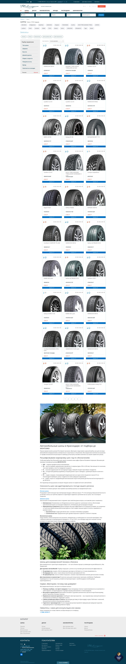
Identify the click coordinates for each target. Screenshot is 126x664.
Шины (86, 626)
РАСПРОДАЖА (88, 623)
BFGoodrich (78, 28)
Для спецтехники (58, 36)
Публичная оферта (24, 661)
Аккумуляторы (88, 630)
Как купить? (45, 645)
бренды (55, 10)
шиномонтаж (77, 10)
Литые (43, 626)
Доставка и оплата (87, 1)
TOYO (49, 28)
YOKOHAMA (65, 25)
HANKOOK (49, 25)
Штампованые (46, 628)
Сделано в (63, 662)
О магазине (76, 1)
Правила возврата (46, 650)
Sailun (62, 28)
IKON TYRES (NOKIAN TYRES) (85, 25)
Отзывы (58, 647)
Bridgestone (33, 25)
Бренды (58, 648)
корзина (102, 6)
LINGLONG (69, 28)
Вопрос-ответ (59, 645)
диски (34, 10)
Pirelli (30, 28)
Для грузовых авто (47, 36)
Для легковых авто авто (69, 628)
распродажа (65, 10)
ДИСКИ (44, 623)
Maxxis (56, 28)
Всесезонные (37, 36)
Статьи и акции (59, 650)
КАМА (43, 28)
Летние (30, 36)
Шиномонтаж (59, 643)
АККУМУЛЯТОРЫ (68, 623)
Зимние (24, 36)
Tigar (85, 28)
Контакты (97, 1)
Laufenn (24, 28)
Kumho (73, 25)
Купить (51, 76)
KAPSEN (97, 25)
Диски (86, 628)
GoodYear (41, 25)
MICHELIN (24, 25)
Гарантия (44, 648)
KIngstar (57, 25)
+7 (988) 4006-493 (42, 1)
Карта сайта (72, 645)
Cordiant (37, 28)
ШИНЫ (22, 623)
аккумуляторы (45, 10)
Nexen (91, 28)
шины (27, 10)
